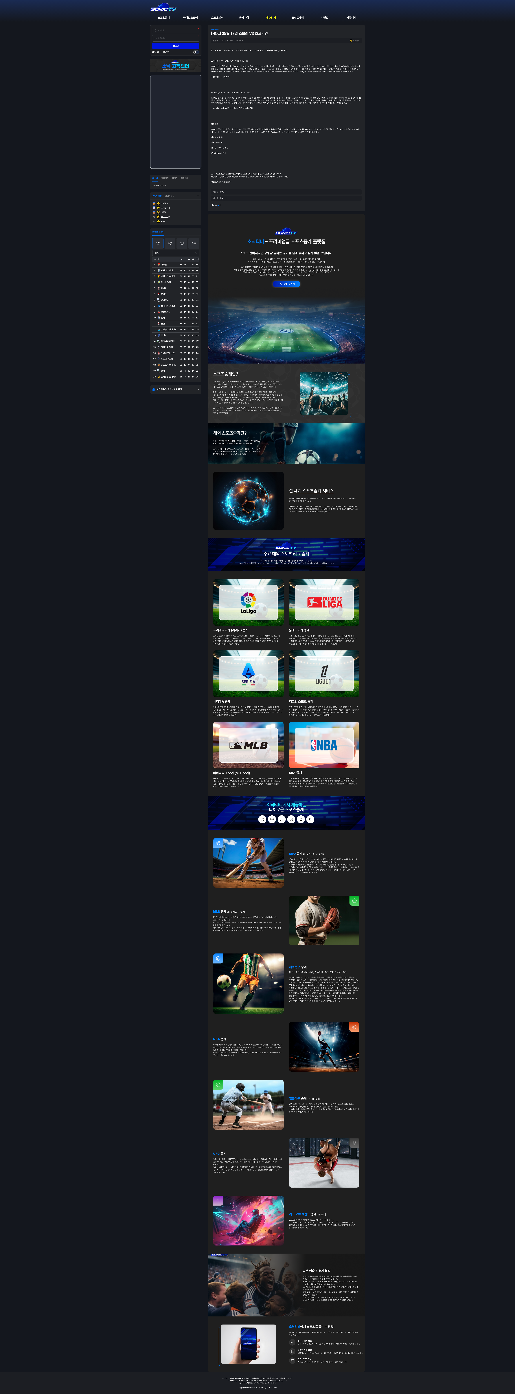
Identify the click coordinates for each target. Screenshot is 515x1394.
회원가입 (155, 52)
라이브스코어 (190, 17)
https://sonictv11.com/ (221, 182)
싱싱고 (163, 212)
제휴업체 (271, 17)
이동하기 (198, 178)
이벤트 (324, 17)
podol (160, 221)
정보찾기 (166, 52)
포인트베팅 (298, 17)
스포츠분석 (217, 17)
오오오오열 (161, 217)
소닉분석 (164, 203)
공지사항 (244, 17)
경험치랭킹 (169, 196)
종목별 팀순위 (158, 232)
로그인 (176, 46)
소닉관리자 (165, 208)
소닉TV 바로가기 (286, 284)
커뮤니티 (351, 17)
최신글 (155, 178)
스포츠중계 (164, 17)
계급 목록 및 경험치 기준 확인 (169, 389)
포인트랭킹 (157, 195)
